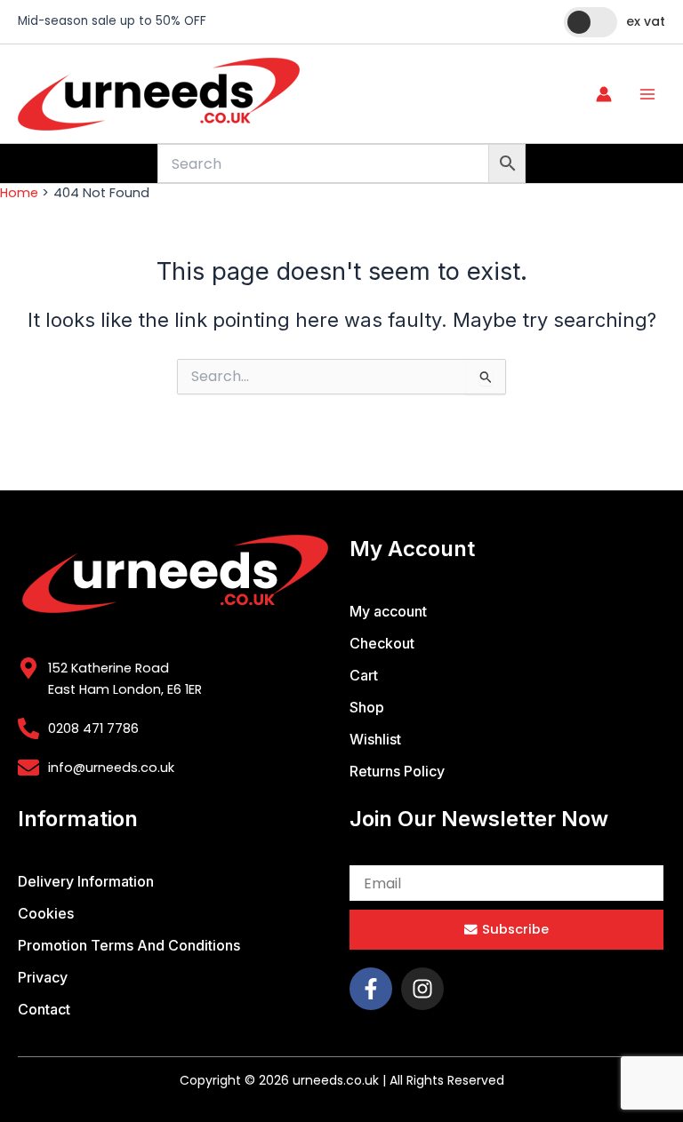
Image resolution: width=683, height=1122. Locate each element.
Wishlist (375, 739)
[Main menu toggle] (647, 93)
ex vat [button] (645, 21)
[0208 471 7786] (28, 728)
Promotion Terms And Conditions (129, 945)
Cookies (46, 913)
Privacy (43, 977)
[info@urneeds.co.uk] (28, 767)
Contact (44, 1009)
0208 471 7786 (93, 728)
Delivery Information (86, 881)
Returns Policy (397, 771)
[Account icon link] (604, 94)
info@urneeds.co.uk (111, 767)
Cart (364, 675)
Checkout (382, 643)
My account (388, 611)
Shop (367, 707)
